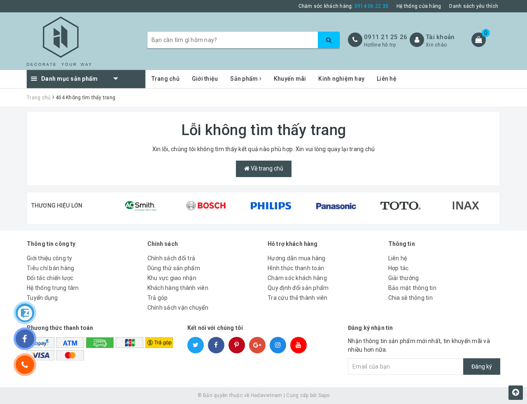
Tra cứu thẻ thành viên (298, 297)
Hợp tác (398, 268)
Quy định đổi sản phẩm (298, 288)
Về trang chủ (266, 168)
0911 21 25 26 (385, 37)
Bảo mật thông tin (412, 288)
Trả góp (157, 297)
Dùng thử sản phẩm (173, 268)
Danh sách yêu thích (473, 6)
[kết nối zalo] (25, 312)
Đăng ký (481, 366)
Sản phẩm (244, 78)
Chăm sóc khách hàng (297, 278)
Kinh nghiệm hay (341, 78)
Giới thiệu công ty (49, 258)
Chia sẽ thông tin (410, 297)
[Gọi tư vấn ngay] (25, 364)
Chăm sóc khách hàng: (343, 6)
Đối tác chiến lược (50, 278)
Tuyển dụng (42, 297)
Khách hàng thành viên (177, 288)
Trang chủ (166, 78)
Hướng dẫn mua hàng (297, 258)
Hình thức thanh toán (296, 268)
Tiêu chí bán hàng (50, 268)
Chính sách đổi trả (171, 258)
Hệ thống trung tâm (53, 288)
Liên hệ (386, 78)
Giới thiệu (205, 78)
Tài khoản (440, 37)
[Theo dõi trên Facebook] (25, 338)
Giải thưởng (403, 278)
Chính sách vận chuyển (177, 307)
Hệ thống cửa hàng (418, 6)
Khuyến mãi (290, 78)
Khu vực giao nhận (171, 278)
